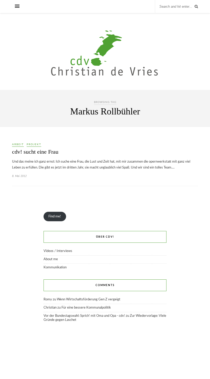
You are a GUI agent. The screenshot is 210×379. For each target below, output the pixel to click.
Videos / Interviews (58, 251)
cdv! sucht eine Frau (35, 152)
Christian (50, 307)
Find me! (54, 216)
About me (51, 259)
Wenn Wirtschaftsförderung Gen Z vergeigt (88, 299)
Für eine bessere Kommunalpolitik (86, 307)
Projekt (34, 144)
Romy (48, 299)
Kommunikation (55, 267)
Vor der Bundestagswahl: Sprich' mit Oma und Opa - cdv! (84, 316)
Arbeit (18, 144)
